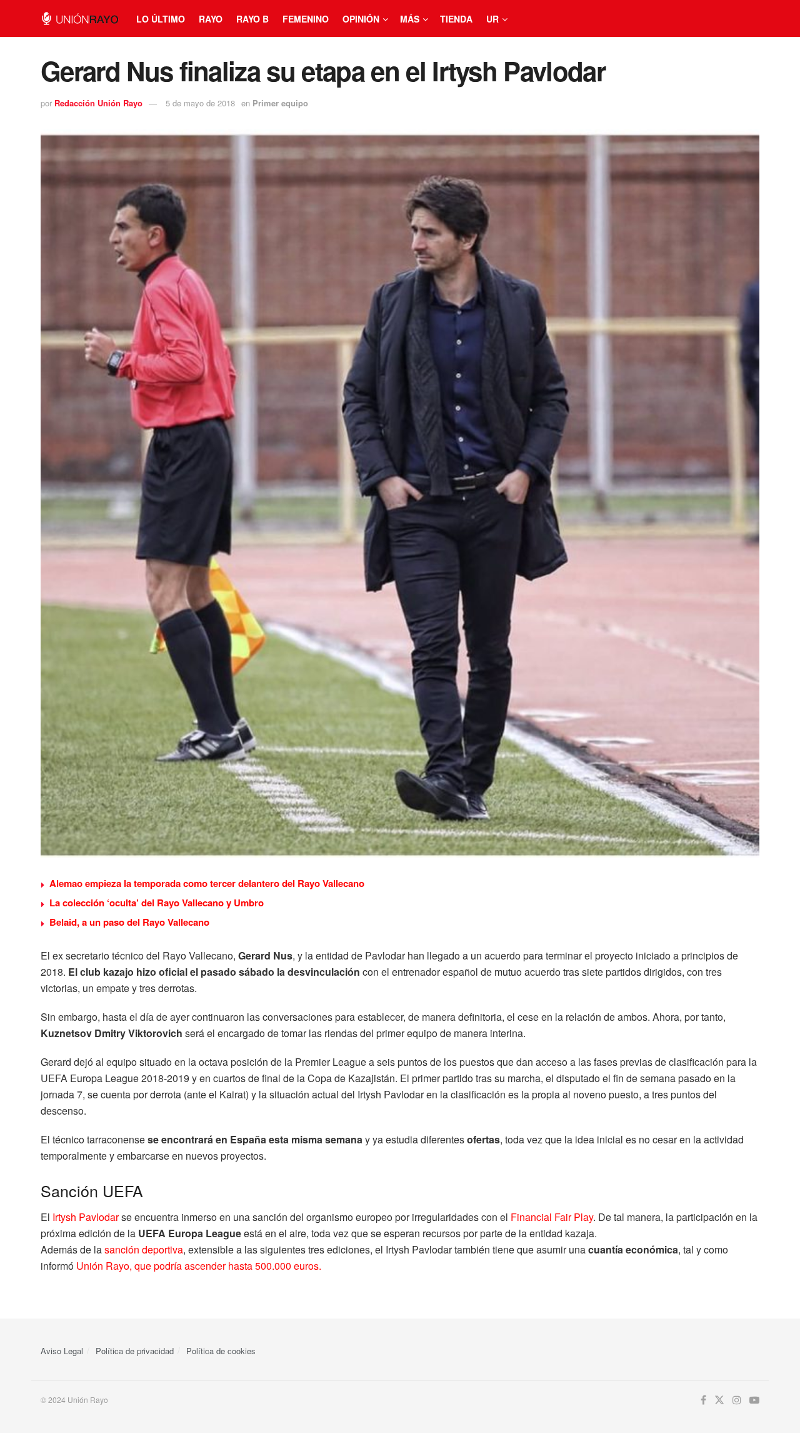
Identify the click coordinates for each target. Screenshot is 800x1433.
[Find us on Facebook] (703, 1400)
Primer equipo (280, 103)
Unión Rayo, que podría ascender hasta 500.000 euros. (198, 1265)
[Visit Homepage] (80, 18)
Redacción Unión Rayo (98, 103)
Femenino (305, 19)
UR (492, 19)
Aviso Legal (62, 1351)
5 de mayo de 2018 (200, 103)
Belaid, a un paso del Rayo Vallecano (129, 922)
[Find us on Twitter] (719, 1400)
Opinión (360, 19)
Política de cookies (221, 1351)
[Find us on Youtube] (754, 1400)
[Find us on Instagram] (736, 1400)
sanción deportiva (143, 1249)
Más (409, 19)
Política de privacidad (135, 1351)
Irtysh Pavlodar (85, 1217)
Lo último (160, 19)
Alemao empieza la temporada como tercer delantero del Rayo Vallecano (206, 883)
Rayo (210, 19)
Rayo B (252, 19)
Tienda (456, 19)
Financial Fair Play (552, 1217)
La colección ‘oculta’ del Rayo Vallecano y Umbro (156, 902)
